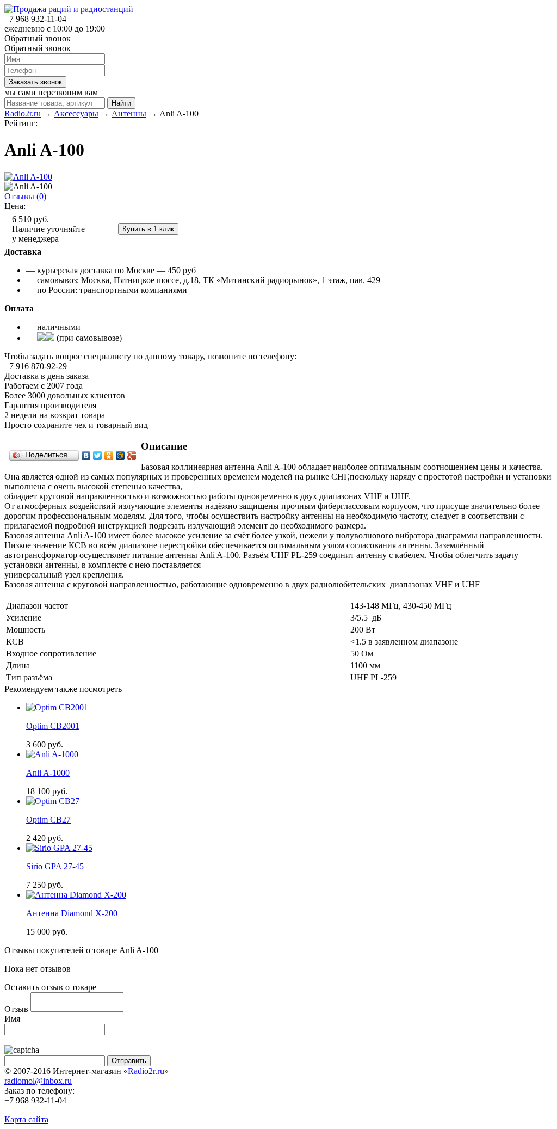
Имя (12, 1018)
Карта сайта (26, 1119)
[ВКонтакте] (86, 456)
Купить (102, 228)
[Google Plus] (132, 456)
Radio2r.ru (146, 1071)
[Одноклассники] (109, 456)
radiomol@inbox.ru (38, 1080)
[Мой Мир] (120, 456)
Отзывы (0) (25, 196)
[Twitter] (97, 456)
